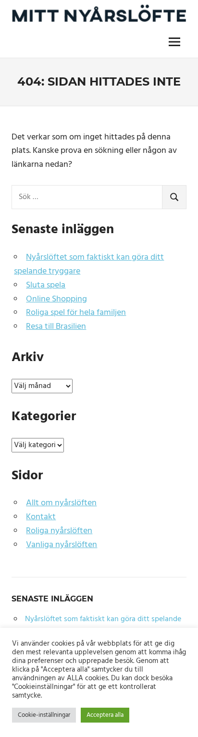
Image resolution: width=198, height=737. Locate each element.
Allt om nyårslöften (61, 503)
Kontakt (41, 517)
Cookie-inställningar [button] (44, 715)
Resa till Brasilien (56, 327)
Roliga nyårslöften (59, 531)
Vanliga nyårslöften (61, 545)
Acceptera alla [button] (105, 715)
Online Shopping (56, 299)
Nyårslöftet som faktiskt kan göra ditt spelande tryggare (89, 264)
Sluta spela (45, 285)
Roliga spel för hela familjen (76, 313)
